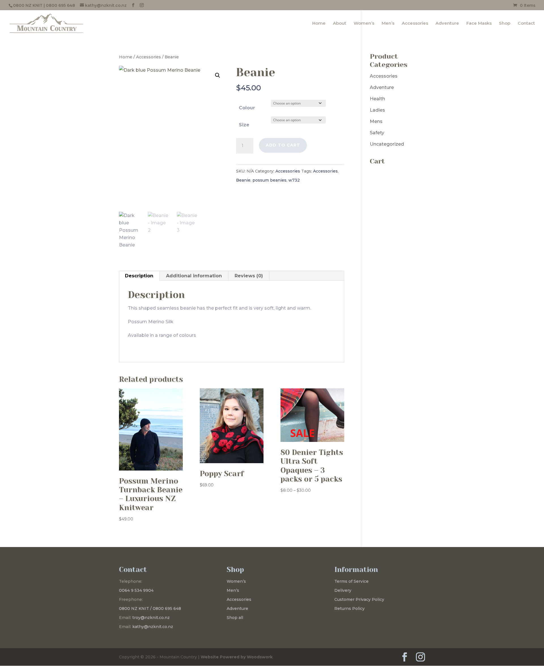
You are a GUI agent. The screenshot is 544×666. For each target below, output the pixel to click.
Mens (376, 121)
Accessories (415, 23)
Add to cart (283, 145)
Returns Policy (349, 608)
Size (244, 124)
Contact (526, 23)
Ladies (377, 110)
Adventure (447, 23)
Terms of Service (351, 581)
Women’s (364, 23)
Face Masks (479, 23)
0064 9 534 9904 (136, 590)
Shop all (235, 617)
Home (319, 23)
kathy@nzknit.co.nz (152, 626)
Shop (504, 23)
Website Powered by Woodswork (237, 656)
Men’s (388, 23)
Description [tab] (139, 275)
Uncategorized (387, 144)
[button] (217, 75)
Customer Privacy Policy (359, 599)
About (339, 23)
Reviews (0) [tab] (249, 275)
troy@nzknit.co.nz (151, 617)
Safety (377, 132)
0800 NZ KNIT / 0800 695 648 (150, 608)
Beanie (243, 180)
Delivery (342, 590)
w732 (294, 180)
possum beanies (269, 180)
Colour (247, 107)
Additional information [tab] (194, 275)
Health (377, 98)
